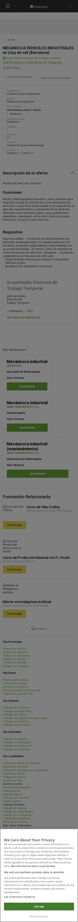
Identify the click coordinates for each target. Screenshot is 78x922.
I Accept (39, 906)
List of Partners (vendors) (19, 896)
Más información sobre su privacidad (33, 866)
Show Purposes (39, 916)
